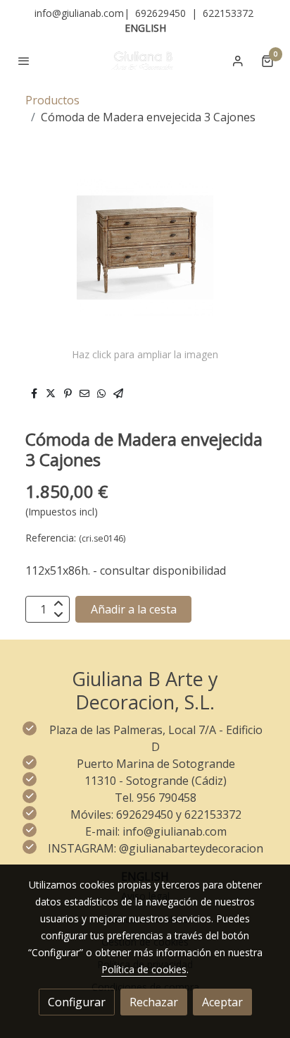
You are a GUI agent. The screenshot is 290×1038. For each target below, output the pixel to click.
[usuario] (238, 60)
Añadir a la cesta (134, 609)
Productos (52, 100)
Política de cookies (144, 969)
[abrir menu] (24, 60)
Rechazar (154, 1002)
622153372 (228, 13)
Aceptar (222, 1002)
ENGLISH (145, 28)
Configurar (77, 1002)
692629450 (160, 13)
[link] (145, 60)
